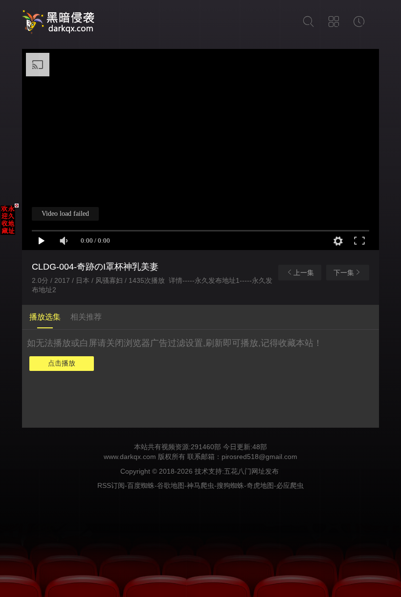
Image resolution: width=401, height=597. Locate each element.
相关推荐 (86, 317)
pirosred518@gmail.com (259, 456)
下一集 (344, 272)
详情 (175, 280)
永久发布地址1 (217, 280)
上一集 (303, 272)
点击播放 (61, 363)
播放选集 (45, 317)
